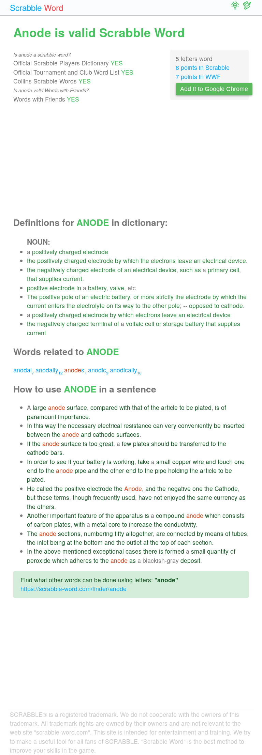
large (39, 407)
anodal (23, 370)
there (150, 551)
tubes (239, 533)
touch (225, 461)
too (93, 443)
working (123, 461)
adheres (81, 560)
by (118, 260)
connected (181, 533)
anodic (98, 370)
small (163, 461)
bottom (93, 542)
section (202, 542)
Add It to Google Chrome (214, 89)
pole (67, 296)
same (204, 497)
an (197, 260)
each (184, 542)
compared (104, 407)
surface (77, 407)
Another (37, 515)
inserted (233, 425)
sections (69, 533)
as (197, 269)
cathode (232, 305)
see (62, 461)
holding (178, 470)
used (128, 497)
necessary (82, 425)
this (38, 425)
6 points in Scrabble (203, 67)
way (128, 305)
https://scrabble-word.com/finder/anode (73, 588)
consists (233, 515)
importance (73, 416)
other (159, 305)
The (32, 296)
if (69, 461)
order (41, 461)
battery (97, 287)
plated (203, 407)
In (29, 425)
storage (173, 323)
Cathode (226, 488)
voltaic (134, 323)
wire (198, 461)
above (52, 551)
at (69, 542)
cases (134, 551)
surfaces (128, 434)
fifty (119, 533)
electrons (163, 260)
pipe (80, 470)
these (44, 497)
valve (117, 287)
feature (87, 515)
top (164, 542)
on (109, 305)
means (214, 533)
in (78, 287)
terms (61, 497)
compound (170, 515)
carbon (43, 524)
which (131, 260)
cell (234, 269)
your (79, 461)
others (45, 506)
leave (184, 260)
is (217, 407)
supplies (50, 278)
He (31, 488)
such (186, 269)
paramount (41, 416)
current (72, 278)
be (189, 407)
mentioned (76, 551)
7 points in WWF (198, 76)
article (169, 407)
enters (56, 305)
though (82, 497)
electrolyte (91, 305)
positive (37, 287)
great (106, 443)
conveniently (195, 425)
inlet (42, 542)
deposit (190, 560)
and (86, 434)
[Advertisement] (131, 160)
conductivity (180, 524)
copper (181, 461)
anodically (125, 370)
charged (70, 251)
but (31, 497)
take (143, 461)
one (239, 461)
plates (141, 443)
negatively (51, 269)
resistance (137, 425)
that (32, 278)
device (237, 260)
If (28, 443)
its (118, 305)
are (160, 533)
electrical (214, 260)
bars (56, 452)
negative (179, 488)
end (32, 470)
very (170, 425)
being (57, 542)
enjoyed (174, 497)
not (158, 497)
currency (225, 497)
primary (218, 269)
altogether (139, 533)
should (160, 443)
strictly (165, 296)
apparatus (129, 515)
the (31, 260)
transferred (194, 443)
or (136, 296)
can (158, 425)
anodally (48, 370)
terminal (101, 323)
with (124, 407)
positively (44, 251)
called (45, 488)
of (119, 269)
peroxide (38, 560)
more (148, 296)
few (126, 443)
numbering (98, 533)
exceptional (108, 551)
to (138, 305)
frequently (106, 497)
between (38, 434)
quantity (218, 551)
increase (140, 524)
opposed (201, 305)
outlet (134, 542)
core (114, 524)
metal (99, 524)
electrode (95, 251)
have (145, 497)
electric (100, 296)
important (63, 515)
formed (174, 551)
